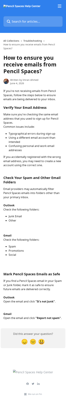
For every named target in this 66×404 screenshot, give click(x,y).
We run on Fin (35, 394)
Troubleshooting (32, 40)
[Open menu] (60, 6)
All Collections (11, 40)
